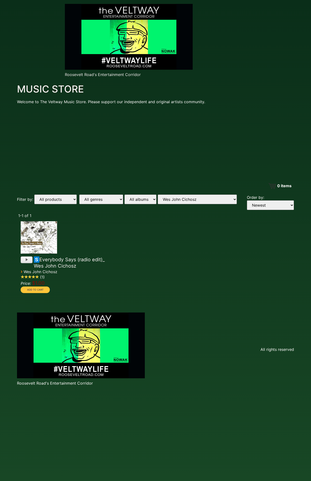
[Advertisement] (155, 142)
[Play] (27, 260)
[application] (27, 258)
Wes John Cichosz (40, 271)
